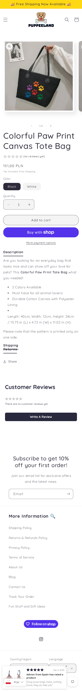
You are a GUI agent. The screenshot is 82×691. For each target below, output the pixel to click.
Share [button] (12, 361)
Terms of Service (21, 557)
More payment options (41, 242)
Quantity (9, 196)
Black (12, 187)
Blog (12, 577)
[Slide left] (31, 126)
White (32, 187)
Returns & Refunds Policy (28, 538)
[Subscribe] (68, 494)
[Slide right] (51, 126)
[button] (5, 20)
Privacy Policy (19, 548)
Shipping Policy (20, 528)
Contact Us (17, 587)
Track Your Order (21, 597)
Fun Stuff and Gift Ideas (27, 606)
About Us (16, 567)
